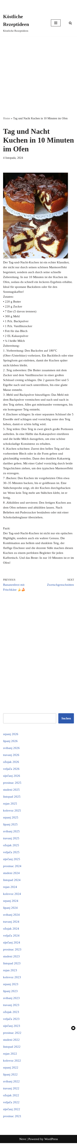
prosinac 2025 (12, 782)
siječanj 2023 (11, 1025)
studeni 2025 (11, 789)
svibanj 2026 (11, 748)
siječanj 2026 (11, 775)
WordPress (51, 1139)
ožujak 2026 (11, 761)
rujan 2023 (10, 970)
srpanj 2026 (10, 734)
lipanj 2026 (10, 741)
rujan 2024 (10, 887)
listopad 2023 (12, 963)
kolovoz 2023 (12, 977)
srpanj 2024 (10, 900)
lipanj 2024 (10, 907)
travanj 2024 (11, 921)
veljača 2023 (11, 1019)
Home (6, 118)
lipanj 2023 (10, 991)
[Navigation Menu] (56, 22)
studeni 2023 (11, 956)
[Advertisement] (38, 76)
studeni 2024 (11, 873)
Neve (22, 1139)
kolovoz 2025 (12, 810)
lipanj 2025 (10, 824)
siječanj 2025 (11, 859)
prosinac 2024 (12, 866)
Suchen (66, 718)
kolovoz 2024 (12, 893)
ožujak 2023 (11, 1012)
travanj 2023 (11, 1005)
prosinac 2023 (12, 949)
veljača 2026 (11, 768)
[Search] (70, 23)
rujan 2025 (10, 803)
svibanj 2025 (11, 831)
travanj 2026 (11, 755)
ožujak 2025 (11, 845)
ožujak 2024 (11, 928)
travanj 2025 (11, 838)
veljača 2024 (11, 935)
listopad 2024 (12, 880)
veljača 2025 (11, 852)
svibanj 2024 (11, 914)
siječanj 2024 (11, 942)
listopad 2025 (12, 796)
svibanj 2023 (11, 998)
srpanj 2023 (10, 984)
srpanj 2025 (10, 817)
